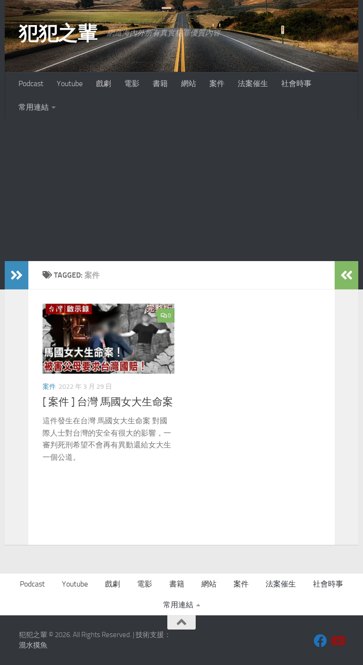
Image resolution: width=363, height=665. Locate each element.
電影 (131, 83)
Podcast (30, 83)
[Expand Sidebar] (16, 275)
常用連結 (33, 107)
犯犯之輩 (58, 33)
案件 (217, 83)
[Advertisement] (181, 190)
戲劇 (103, 83)
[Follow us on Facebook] (320, 641)
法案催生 (253, 83)
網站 (188, 83)
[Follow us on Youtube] (337, 641)
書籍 (160, 83)
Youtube (70, 83)
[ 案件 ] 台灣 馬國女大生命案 (108, 402)
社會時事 (296, 83)
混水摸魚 (33, 645)
